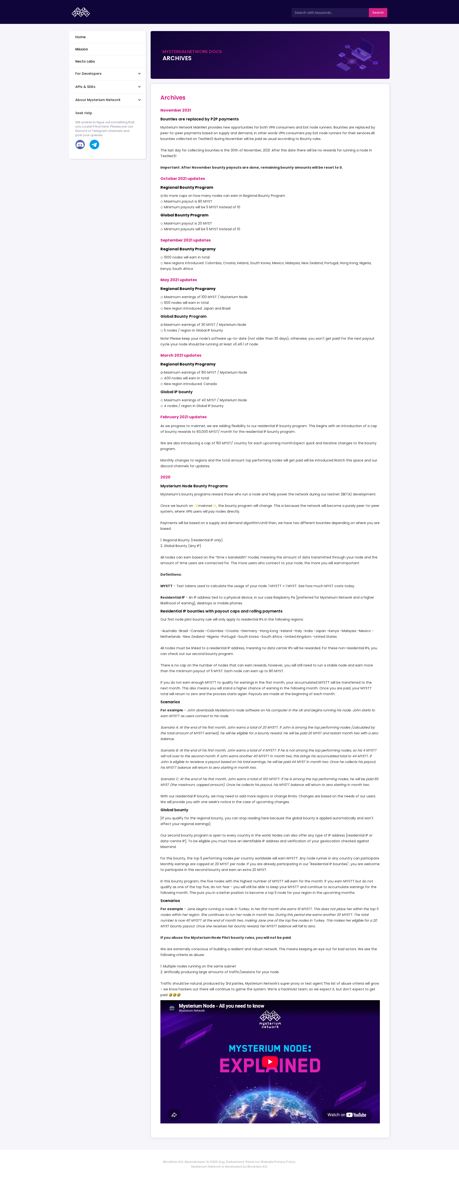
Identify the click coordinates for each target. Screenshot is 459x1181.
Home (80, 37)
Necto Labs (85, 61)
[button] (107, 73)
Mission (81, 49)
